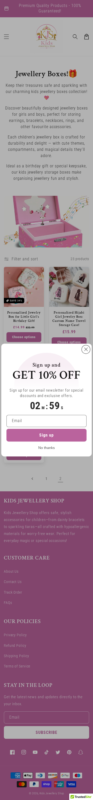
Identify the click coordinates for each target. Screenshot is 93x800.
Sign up (46, 435)
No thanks (46, 448)
